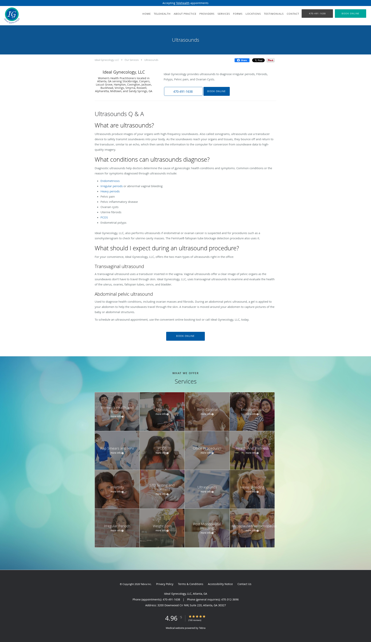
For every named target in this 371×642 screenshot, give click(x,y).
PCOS (104, 217)
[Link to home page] (10, 15)
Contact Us (244, 584)
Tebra (202, 628)
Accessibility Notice (220, 584)
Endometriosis (110, 181)
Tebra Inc (145, 584)
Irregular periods (111, 186)
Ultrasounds (151, 60)
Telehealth (183, 3)
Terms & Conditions (190, 584)
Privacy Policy (164, 584)
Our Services (132, 60)
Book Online (216, 91)
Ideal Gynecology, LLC (107, 60)
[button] (350, 13)
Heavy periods (110, 191)
